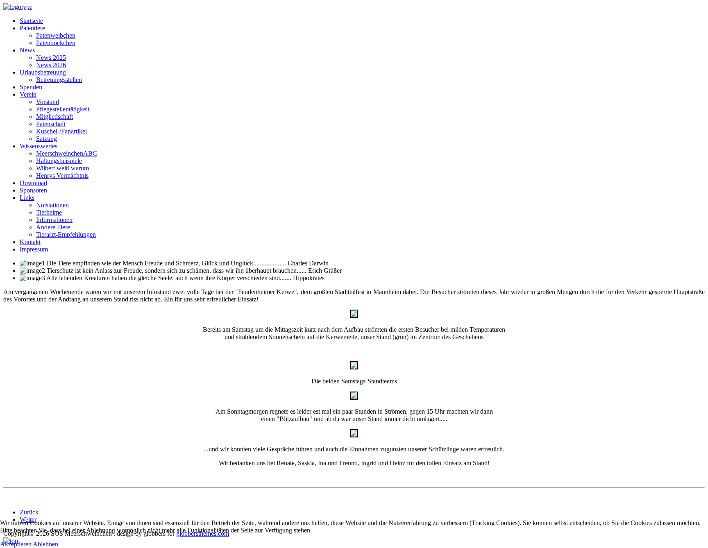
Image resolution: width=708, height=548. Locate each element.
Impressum (34, 249)
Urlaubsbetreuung (43, 72)
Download (33, 182)
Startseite (31, 20)
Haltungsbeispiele (59, 160)
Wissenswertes (38, 146)
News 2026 (51, 64)
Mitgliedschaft (54, 116)
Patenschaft (51, 123)
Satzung (46, 138)
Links (27, 197)
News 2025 (51, 57)
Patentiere (32, 28)
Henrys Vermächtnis (62, 175)
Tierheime (49, 212)
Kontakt (30, 241)
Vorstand (47, 101)
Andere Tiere (53, 227)
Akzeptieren (16, 544)
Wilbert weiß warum (62, 168)
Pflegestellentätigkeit (62, 109)
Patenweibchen (55, 35)
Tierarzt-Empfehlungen (66, 234)
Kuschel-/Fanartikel (61, 131)
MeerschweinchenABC (66, 153)
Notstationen (52, 205)
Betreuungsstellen (59, 79)
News (27, 50)
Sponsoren (33, 190)
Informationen (54, 219)
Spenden (31, 87)
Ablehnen (45, 544)
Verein (28, 94)
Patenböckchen (55, 42)
